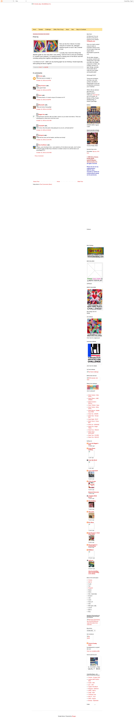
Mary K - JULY (92, 696)
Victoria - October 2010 (94, 677)
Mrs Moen (91, 522)
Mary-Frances (42, 85)
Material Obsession (93, 492)
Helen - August (92, 698)
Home (34, 29)
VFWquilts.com (91, 41)
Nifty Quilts (41, 104)
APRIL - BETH (92, 690)
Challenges (48, 29)
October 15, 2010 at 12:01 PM (43, 139)
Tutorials (41, 29)
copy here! (95, 94)
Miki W (90, 582)
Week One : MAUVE (93, 437)
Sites (72, 29)
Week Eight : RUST (93, 419)
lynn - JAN (91, 684)
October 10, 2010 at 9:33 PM (43, 99)
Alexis (40, 95)
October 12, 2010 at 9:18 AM (43, 130)
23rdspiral (41, 135)
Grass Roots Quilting (91, 449)
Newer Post (36, 181)
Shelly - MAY (91, 692)
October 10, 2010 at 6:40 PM (43, 90)
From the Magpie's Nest (93, 444)
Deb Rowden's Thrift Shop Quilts (94, 533)
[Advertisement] (58, 168)
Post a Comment (39, 156)
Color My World (92, 460)
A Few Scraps (92, 481)
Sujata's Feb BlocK (93, 686)
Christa (40, 76)
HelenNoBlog (92, 501)
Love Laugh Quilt (93, 470)
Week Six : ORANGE (93, 424)
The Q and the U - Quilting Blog (93, 545)
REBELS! (91, 550)
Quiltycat (90, 560)
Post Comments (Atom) (46, 184)
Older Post (80, 181)
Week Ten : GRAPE (93, 414)
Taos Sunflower (42, 145)
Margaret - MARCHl (93, 688)
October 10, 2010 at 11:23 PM (43, 109)
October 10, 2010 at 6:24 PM (43, 80)
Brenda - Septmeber (93, 700)
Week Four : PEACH (93, 430)
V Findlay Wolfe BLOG (92, 496)
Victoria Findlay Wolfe (92, 644)
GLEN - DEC (91, 682)
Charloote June (92, 694)
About (67, 29)
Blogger (74, 716)
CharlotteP (41, 125)
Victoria (90, 580)
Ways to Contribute (81, 29)
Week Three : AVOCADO (91, 432)
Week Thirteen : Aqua (93, 405)
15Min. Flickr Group (58, 29)
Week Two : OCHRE (93, 435)
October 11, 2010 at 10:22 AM (43, 120)
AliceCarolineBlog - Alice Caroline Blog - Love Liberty (94, 572)
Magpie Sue (41, 114)
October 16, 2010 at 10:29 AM (43, 152)
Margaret (90, 588)
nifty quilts (91, 511)
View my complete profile (93, 651)
